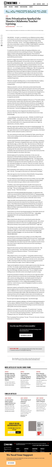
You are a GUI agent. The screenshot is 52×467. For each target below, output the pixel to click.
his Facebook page (36, 126)
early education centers (28, 215)
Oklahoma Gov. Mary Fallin (27, 108)
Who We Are (18, 450)
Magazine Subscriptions (34, 451)
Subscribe (39, 4)
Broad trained (10, 205)
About (34, 4)
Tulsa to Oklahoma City (31, 42)
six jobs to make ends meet (25, 53)
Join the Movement (11, 463)
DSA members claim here (26, 335)
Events (31, 7)
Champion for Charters (29, 205)
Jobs (41, 450)
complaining (14, 175)
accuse (20, 45)
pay (26, 93)
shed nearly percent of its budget (21, 158)
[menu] (19, 3)
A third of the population (29, 281)
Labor (5, 7)
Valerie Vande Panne (10, 26)
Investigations (23, 7)
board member (27, 211)
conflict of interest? (32, 222)
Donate (43, 4)
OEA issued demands (38, 301)
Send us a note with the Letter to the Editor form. (29, 359)
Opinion (16, 7)
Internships (42, 451)
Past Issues (18, 451)
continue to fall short (21, 301)
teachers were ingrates (12, 137)
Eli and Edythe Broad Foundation (24, 192)
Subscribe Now (39, 433)
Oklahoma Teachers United (36, 180)
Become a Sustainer (26, 452)
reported (36, 268)
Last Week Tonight (16, 232)
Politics (11, 7)
